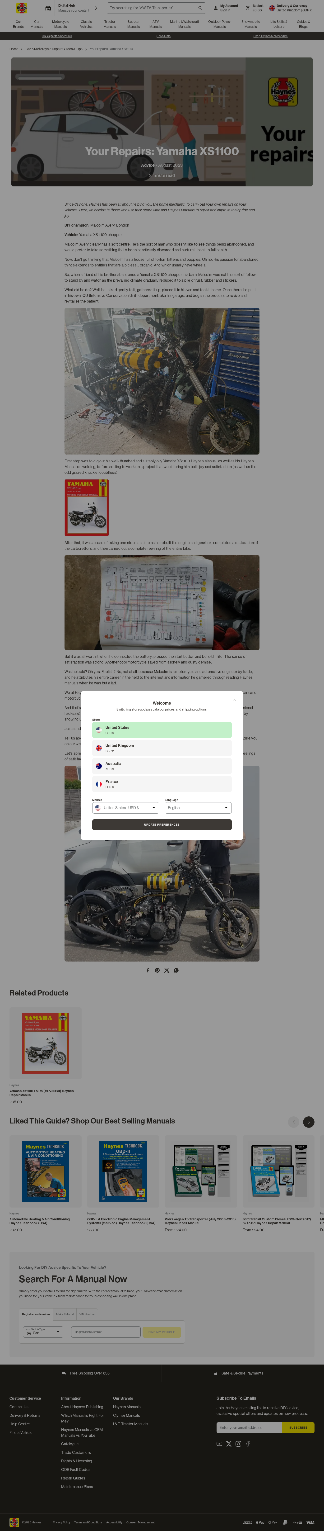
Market (97, 800)
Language (171, 800)
